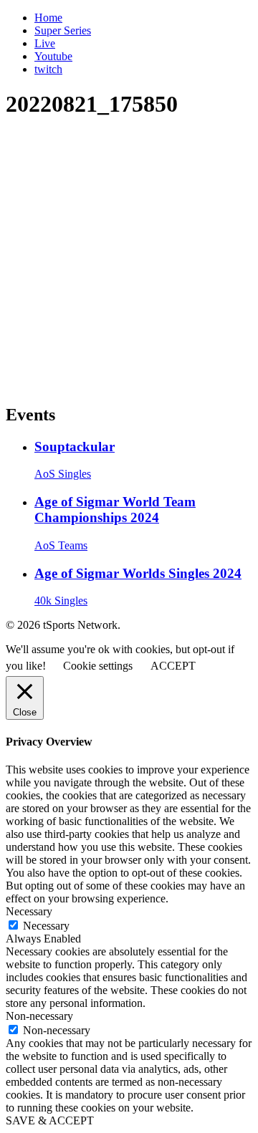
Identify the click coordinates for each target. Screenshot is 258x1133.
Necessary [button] (29, 911)
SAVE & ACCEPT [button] (50, 1120)
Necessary (46, 926)
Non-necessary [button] (39, 1016)
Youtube (53, 56)
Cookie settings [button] (98, 666)
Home (48, 17)
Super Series (62, 30)
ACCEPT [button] (173, 666)
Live (44, 43)
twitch (48, 69)
